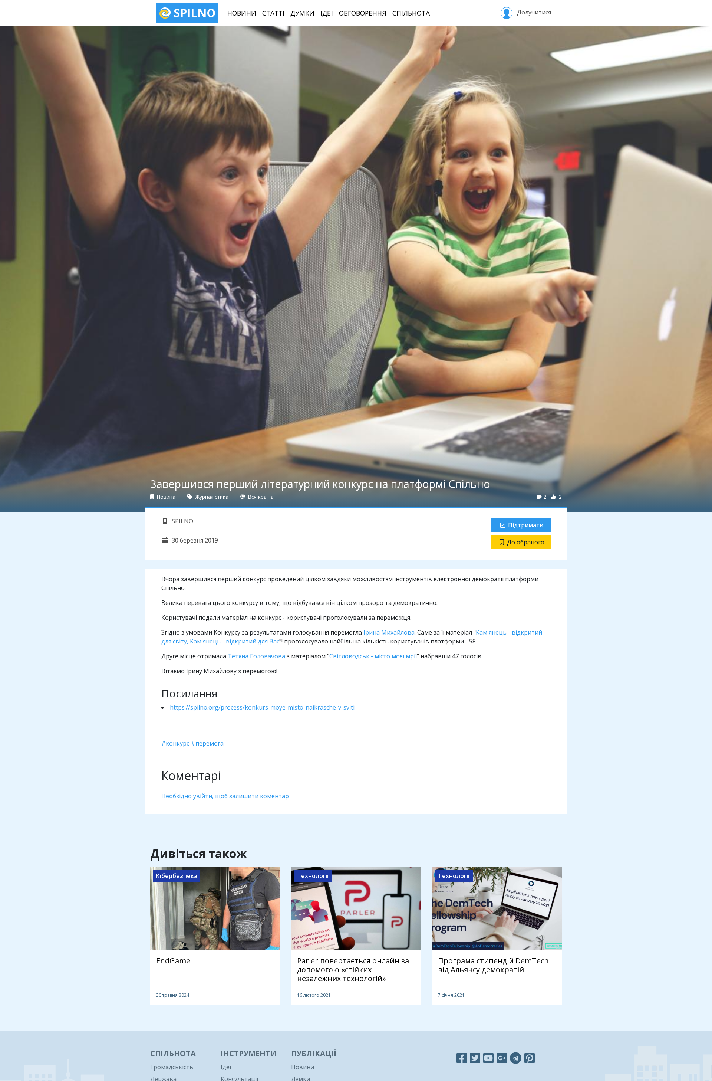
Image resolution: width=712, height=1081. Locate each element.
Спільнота (411, 13)
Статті (273, 13)
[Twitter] (475, 1058)
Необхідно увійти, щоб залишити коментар (225, 796)
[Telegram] (515, 1058)
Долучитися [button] (533, 12)
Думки (302, 13)
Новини (241, 13)
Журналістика (211, 496)
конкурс (177, 743)
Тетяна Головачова (256, 656)
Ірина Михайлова (389, 632)
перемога (209, 743)
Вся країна (260, 496)
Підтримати (525, 525)
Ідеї (326, 13)
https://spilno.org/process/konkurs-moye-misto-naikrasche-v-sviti (262, 707)
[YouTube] (488, 1058)
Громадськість (171, 1067)
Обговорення (362, 13)
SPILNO (193, 12)
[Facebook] (461, 1058)
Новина (165, 496)
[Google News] (502, 1058)
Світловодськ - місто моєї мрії (373, 656)
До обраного (525, 542)
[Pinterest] (529, 1058)
